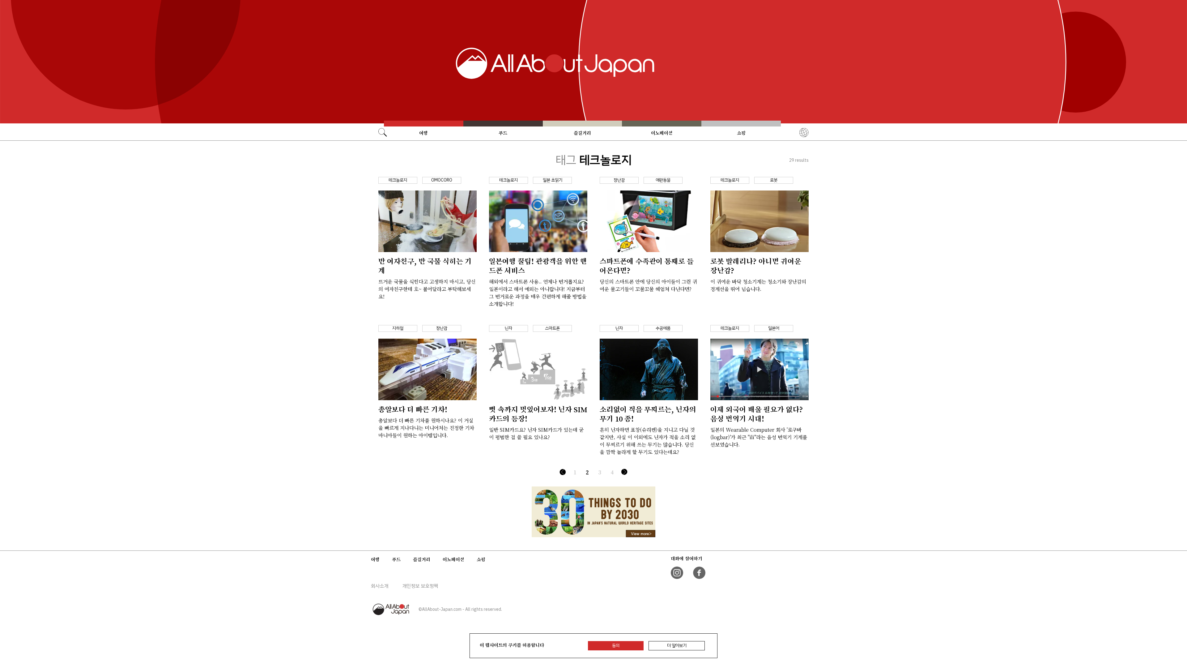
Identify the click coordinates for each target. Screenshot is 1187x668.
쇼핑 (741, 133)
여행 (423, 133)
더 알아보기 (677, 645)
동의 (615, 645)
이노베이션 (662, 133)
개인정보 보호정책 (420, 586)
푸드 (503, 133)
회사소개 (379, 586)
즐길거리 (582, 133)
